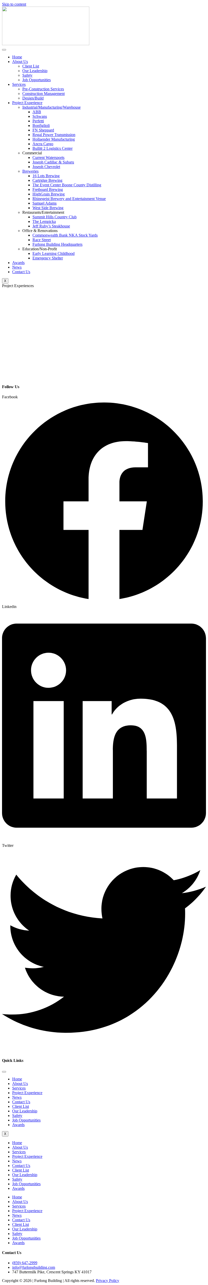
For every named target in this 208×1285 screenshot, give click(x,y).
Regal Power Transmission (53, 135)
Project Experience (27, 103)
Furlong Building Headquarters (57, 244)
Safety (27, 75)
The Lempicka (44, 221)
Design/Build (33, 98)
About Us (20, 61)
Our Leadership (34, 71)
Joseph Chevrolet (46, 166)
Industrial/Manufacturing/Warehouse (51, 107)
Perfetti (38, 121)
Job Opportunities (36, 80)
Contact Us (21, 272)
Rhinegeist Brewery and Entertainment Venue (69, 198)
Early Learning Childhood (53, 253)
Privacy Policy (107, 1280)
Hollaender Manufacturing (53, 139)
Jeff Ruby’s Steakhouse (51, 226)
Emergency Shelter (47, 258)
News (17, 267)
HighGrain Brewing (48, 194)
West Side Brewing (47, 208)
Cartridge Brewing (47, 180)
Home (17, 57)
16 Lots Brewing (46, 176)
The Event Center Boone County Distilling (66, 185)
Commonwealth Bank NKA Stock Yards (65, 235)
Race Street (41, 240)
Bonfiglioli (41, 125)
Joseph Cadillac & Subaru (53, 162)
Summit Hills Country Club (54, 217)
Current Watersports (48, 157)
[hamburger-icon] (4, 50)
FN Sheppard (43, 130)
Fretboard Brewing (47, 189)
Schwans (39, 116)
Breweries (30, 171)
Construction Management (43, 93)
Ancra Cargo (42, 144)
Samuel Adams (44, 203)
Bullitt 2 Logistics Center (52, 148)
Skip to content (14, 4)
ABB (36, 112)
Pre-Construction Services (43, 89)
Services (19, 84)
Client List (30, 66)
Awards (18, 262)
